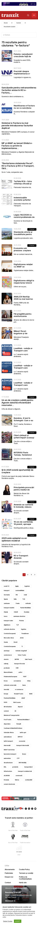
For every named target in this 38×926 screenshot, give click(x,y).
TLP (17, 625)
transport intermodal (22, 745)
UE (15, 711)
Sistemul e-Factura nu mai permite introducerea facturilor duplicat (17, 125)
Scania (6, 642)
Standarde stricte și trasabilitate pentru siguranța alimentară (23, 234)
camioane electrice (19, 616)
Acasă (6, 23)
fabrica (17, 780)
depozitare (7, 724)
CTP (18, 758)
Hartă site (22, 883)
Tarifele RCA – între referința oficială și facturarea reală (23, 183)
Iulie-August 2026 (21, 888)
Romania (6, 780)
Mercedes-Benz (9, 638)
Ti (22, 646)
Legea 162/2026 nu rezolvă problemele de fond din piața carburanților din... (24, 218)
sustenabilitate (19, 590)
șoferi (20, 672)
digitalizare (7, 625)
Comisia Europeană (10, 633)
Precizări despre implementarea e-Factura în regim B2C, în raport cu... (24, 74)
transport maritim (9, 607)
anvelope (7, 651)
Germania (7, 595)
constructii (19, 775)
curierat (6, 711)
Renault (18, 724)
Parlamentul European (10, 676)
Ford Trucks (7, 719)
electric (6, 659)
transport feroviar (19, 663)
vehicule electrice (9, 629)
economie (22, 741)
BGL (5, 767)
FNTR (5, 702)
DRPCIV (20, 737)
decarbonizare (8, 762)
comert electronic (9, 784)
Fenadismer (25, 633)
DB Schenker (8, 706)
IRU (17, 595)
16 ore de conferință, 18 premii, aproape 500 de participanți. (23, 524)
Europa (6, 694)
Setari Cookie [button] (7, 921)
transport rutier (8, 620)
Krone (6, 681)
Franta (17, 603)
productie (15, 767)
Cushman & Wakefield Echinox (13, 728)
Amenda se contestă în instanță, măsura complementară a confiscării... (23, 508)
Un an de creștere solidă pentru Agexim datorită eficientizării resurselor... (17, 402)
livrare (24, 754)
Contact (8, 883)
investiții (6, 689)
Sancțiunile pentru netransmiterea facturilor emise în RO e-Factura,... (19, 90)
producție (7, 668)
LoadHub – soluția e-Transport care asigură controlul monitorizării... (23, 351)
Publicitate (9, 873)
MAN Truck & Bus (9, 749)
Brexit (15, 642)
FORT (24, 676)
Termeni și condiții (26, 873)
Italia (15, 599)
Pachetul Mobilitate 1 (23, 719)
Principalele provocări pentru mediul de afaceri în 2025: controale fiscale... (24, 490)
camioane (7, 603)
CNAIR (16, 612)
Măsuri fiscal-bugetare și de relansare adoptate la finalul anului (24, 334)
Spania (6, 599)
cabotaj (6, 663)
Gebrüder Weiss (9, 732)
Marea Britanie (8, 672)
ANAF (23, 698)
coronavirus (17, 681)
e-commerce (19, 689)
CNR (17, 668)
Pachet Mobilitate (25, 607)
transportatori (28, 767)
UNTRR (17, 659)
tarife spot (23, 732)
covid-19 (6, 586)
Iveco (5, 616)
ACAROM (7, 775)
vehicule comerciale (10, 685)
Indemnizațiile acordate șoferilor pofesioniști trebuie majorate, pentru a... (23, 201)
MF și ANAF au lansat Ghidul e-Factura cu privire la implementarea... (17, 145)
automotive (7, 758)
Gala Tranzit (28, 659)
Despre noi (9, 877)
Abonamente (10, 869)
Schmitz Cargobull (21, 651)
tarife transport (8, 741)
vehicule (28, 603)
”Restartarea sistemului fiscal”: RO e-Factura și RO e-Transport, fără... (18, 166)
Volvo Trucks (22, 655)
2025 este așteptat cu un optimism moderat (14, 539)
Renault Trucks (18, 694)
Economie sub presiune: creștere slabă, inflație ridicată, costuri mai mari (24, 251)
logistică (27, 586)
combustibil (28, 780)
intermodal (7, 745)
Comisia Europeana (10, 646)
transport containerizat (25, 771)
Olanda (6, 612)
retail (25, 595)
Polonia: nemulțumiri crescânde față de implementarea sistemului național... (23, 57)
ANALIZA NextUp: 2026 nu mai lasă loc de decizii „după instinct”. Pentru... (23, 300)
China (28, 681)
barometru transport (10, 754)
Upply (16, 586)
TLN (23, 599)
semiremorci (8, 655)
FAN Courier (17, 702)
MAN (30, 694)
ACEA (22, 638)
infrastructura (8, 771)
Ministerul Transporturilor (12, 715)
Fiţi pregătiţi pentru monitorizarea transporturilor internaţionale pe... (22, 317)
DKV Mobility (22, 762)
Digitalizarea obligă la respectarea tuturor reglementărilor (24, 282)
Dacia (24, 685)
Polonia (21, 620)
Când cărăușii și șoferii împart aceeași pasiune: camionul (24, 437)
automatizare (8, 737)
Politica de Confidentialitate (25, 878)
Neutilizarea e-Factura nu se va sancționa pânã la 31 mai (24, 108)
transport (6, 590)
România (26, 612)
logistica (23, 629)
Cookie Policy (24, 869)
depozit (20, 706)
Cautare (18, 23)
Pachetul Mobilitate (9, 698)
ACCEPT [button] (17, 921)
